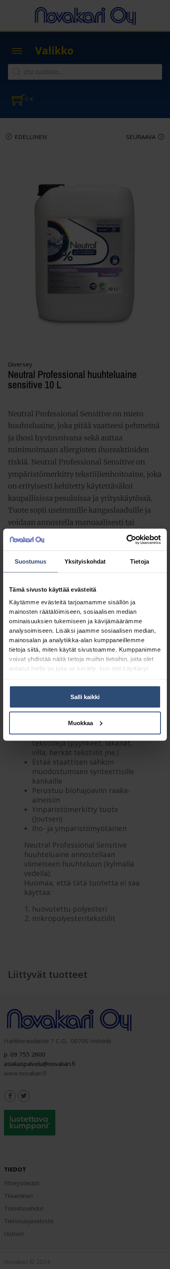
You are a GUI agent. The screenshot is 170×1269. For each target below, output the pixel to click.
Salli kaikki (85, 697)
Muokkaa (80, 722)
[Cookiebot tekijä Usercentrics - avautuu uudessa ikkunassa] (126, 539)
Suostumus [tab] (31, 561)
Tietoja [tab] (139, 561)
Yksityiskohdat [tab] (85, 561)
